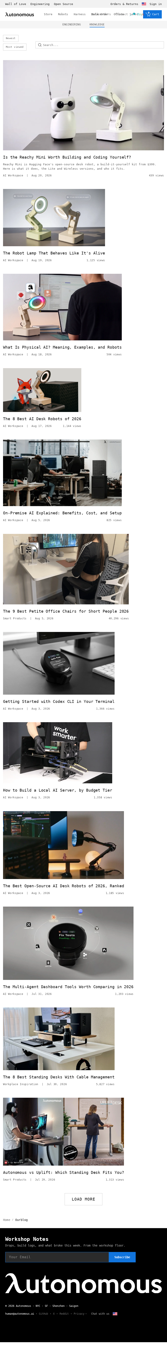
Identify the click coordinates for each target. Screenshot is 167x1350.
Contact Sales (127, 14)
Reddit (64, 1313)
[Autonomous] (19, 14)
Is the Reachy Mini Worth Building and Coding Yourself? (67, 157)
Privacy (79, 1313)
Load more (83, 1199)
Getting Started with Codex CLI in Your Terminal (59, 701)
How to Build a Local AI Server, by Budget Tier (57, 790)
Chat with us (100, 1313)
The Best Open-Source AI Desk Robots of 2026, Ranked (63, 886)
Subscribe (122, 1257)
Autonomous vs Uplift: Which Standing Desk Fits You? (63, 1172)
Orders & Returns (124, 4)
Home (6, 1220)
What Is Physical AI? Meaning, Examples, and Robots (62, 347)
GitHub (43, 1313)
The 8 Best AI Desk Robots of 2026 (42, 419)
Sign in (156, 4)
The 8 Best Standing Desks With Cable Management (59, 1077)
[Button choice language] (144, 3)
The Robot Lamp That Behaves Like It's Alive (54, 253)
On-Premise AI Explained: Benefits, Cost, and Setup (62, 513)
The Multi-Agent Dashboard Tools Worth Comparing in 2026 (68, 986)
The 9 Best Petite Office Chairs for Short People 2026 (66, 611)
